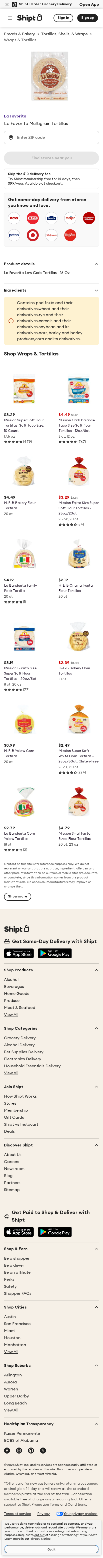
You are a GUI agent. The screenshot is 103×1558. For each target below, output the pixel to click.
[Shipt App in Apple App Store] (19, 953)
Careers (11, 1162)
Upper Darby (16, 1396)
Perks (9, 1279)
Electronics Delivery (22, 1059)
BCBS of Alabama (21, 1441)
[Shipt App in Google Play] (55, 953)
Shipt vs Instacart (21, 1124)
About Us (13, 1155)
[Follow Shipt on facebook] (7, 1451)
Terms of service (17, 1514)
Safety (10, 1286)
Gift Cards (14, 1117)
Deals (9, 1131)
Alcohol (11, 980)
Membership (16, 1110)
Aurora (10, 1382)
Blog (8, 1176)
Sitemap (12, 1190)
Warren (11, 1389)
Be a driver (14, 1265)
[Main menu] (10, 18)
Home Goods (16, 994)
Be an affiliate (17, 1272)
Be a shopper (17, 1258)
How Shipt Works (20, 1096)
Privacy (43, 1514)
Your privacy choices (81, 1514)
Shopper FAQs (18, 1293)
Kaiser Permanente (22, 1434)
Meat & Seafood (19, 1008)
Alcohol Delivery (19, 1045)
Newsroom (14, 1169)
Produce (12, 1001)
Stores (10, 1103)
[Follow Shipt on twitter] (43, 1451)
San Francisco (17, 1324)
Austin (10, 1317)
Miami (9, 1331)
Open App (89, 5)
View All (11, 1015)
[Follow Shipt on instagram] (19, 1451)
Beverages (14, 987)
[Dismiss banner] (7, 5)
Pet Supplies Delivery (24, 1052)
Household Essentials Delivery (32, 1066)
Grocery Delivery (20, 1038)
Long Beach (15, 1403)
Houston (12, 1338)
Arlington (13, 1375)
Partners (12, 1183)
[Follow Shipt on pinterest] (31, 1451)
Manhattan (15, 1345)
